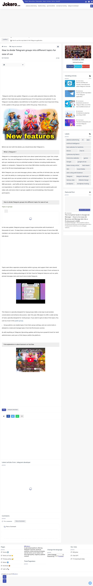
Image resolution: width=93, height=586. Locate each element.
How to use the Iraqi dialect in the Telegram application (27, 39)
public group (19, 321)
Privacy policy (39, 1)
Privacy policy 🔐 (8, 559)
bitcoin (69, 151)
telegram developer (73, 6)
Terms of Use (32, 1)
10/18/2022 (80, 101)
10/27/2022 (80, 120)
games (86, 158)
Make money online (73, 165)
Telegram (69, 176)
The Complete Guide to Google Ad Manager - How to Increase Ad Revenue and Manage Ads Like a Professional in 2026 (77, 217)
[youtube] (86, 1)
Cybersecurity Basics (73, 154)
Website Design (83, 180)
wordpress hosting (61, 6)
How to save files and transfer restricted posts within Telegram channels (83, 84)
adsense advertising (31, 6)
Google (69, 162)
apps (88, 140)
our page (71, 66)
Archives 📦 (6, 566)
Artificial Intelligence (73, 143)
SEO (68, 169)
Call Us (53, 1)
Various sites (70, 180)
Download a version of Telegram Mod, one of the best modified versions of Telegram (83, 105)
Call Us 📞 (6, 569)
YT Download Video (79, 559)
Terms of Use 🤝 (8, 555)
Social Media (81, 169)
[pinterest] (92, 1)
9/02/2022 (80, 111)
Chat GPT (58, 1)
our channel (87, 66)
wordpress (70, 183)
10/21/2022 (80, 81)
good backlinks (51, 6)
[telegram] (89, 1)
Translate (60, 556)
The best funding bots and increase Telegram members (83, 123)
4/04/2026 (68, 213)
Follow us (79, 66)
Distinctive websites (73, 158)
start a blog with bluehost (75, 173)
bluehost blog (42, 6)
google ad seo (82, 162)
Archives (49, 1)
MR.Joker (75, 552)
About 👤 (6, 562)
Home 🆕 (6, 552)
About (44, 1)
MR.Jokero (27, 546)
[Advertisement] (46, 23)
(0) (58, 58)
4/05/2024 (80, 91)
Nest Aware (85, 165)
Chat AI (82, 151)
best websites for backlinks (75, 147)
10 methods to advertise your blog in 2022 (82, 114)
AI (82, 140)
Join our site (78, 52)
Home (26, 1)
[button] (8, 416)
